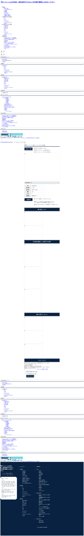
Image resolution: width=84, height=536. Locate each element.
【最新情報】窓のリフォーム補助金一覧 (10, 38)
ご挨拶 (5, 431)
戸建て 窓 (6, 26)
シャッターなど (6, 21)
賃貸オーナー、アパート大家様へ (9, 42)
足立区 (7, 425)
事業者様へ (6, 41)
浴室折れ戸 (6, 28)
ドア (5, 19)
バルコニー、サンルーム (8, 22)
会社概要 (5, 11)
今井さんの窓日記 (7, 427)
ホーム (3, 6)
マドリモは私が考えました (8, 9)
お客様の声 (4, 35)
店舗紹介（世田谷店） (26, 478)
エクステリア (6, 20)
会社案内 (3, 7)
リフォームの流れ (42, 512)
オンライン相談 (6, 47)
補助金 (7, 426)
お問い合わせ (38, 518)
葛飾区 (7, 424)
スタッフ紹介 (24, 475)
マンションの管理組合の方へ (8, 43)
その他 (5, 34)
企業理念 (5, 12)
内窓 (5, 18)
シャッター (6, 86)
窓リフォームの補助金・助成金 (9, 39)
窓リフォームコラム (7, 429)
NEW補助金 (6, 421)
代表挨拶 (5, 10)
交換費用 (3, 16)
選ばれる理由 (6, 8)
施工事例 (3, 24)
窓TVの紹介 (6, 40)
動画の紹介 (41, 501)
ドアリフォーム (9, 111)
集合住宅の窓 (6, 25)
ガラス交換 (6, 27)
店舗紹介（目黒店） (7, 15)
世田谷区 (7, 423)
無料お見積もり (41, 522)
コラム (5, 48)
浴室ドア (5, 23)
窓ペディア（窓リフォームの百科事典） (10, 37)
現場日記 (5, 109)
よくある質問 (41, 510)
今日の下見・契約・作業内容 (9, 430)
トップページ (22, 466)
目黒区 (7, 422)
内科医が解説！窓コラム (8, 428)
